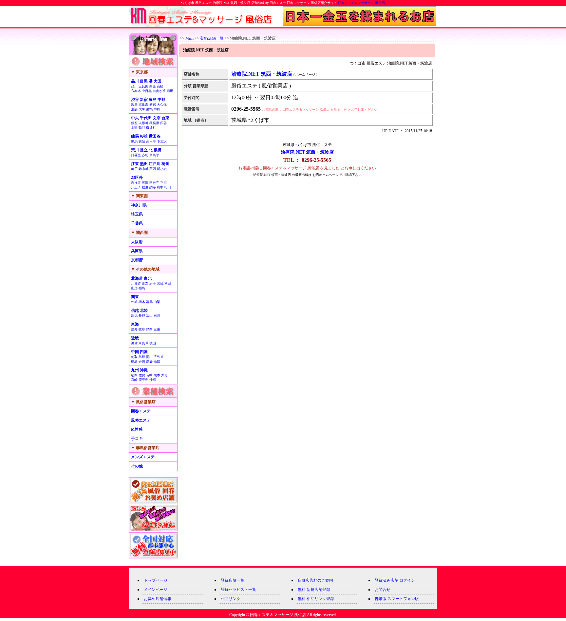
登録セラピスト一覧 (238, 589)
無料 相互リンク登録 (316, 598)
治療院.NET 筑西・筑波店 (307, 152)
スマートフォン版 (403, 598)
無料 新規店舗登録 (314, 589)
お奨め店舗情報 (157, 598)
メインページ (155, 589)
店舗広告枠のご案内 (315, 580)
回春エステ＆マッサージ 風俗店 (361, 3)
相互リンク (230, 598)
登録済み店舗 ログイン (395, 580)
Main (189, 38)
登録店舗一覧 (212, 38)
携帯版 (381, 598)
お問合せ (382, 589)
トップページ (155, 580)
